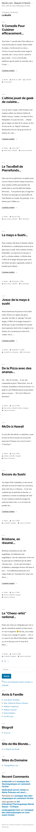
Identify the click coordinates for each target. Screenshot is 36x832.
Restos (20, 408)
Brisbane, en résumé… (11, 541)
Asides (6, 456)
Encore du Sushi (13, 474)
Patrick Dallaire (9, 713)
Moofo (6, 79)
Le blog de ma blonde (12, 749)
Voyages (25, 408)
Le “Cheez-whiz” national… (14, 615)
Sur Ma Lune (8, 716)
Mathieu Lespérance (11, 706)
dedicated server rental (14, 790)
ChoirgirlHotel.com (11, 765)
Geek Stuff (7, 150)
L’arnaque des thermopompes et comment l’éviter (16, 784)
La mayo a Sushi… (15, 235)
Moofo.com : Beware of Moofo (16, 3)
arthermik (7, 781)
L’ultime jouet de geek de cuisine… (18, 100)
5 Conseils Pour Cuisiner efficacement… (13, 29)
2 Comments (8, 82)
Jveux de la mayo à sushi (15, 301)
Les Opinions (15, 352)
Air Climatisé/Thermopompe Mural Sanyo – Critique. (18, 804)
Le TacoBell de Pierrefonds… (12, 168)
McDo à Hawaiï (13, 426)
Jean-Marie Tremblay (12, 700)
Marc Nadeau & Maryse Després (16, 703)
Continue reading (9, 70)
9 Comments (26, 352)
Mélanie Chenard (10, 710)
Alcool (6, 595)
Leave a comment (26, 150)
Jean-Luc (7, 733)
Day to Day (7, 219)
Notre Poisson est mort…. (14, 792)
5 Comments (25, 283)
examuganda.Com (11, 810)
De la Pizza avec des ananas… (16, 370)
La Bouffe (28, 79)
